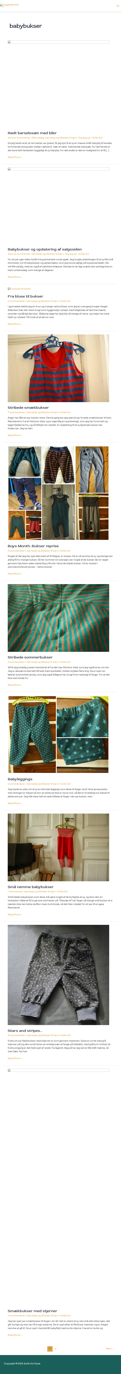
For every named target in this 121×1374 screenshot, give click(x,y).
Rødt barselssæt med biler (32, 133)
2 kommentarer (16, 301)
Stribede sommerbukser (30, 657)
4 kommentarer (16, 784)
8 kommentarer (16, 1035)
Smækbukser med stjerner (32, 1311)
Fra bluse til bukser (25, 296)
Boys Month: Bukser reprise (33, 546)
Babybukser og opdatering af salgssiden (45, 249)
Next (110, 1348)
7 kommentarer (16, 412)
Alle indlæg (38, 138)
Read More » (15, 157)
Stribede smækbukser (28, 407)
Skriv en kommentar (19, 138)
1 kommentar (15, 891)
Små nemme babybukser (31, 887)
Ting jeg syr (84, 138)
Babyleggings (20, 779)
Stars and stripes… (25, 1030)
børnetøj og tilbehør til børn (61, 138)
